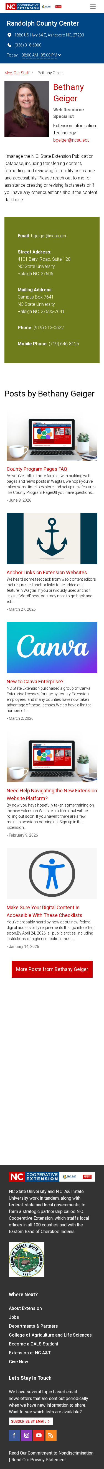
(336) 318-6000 (27, 45)
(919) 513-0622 (49, 327)
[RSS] (51, 1435)
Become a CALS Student (33, 1344)
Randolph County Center (43, 23)
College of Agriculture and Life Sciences (50, 1335)
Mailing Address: (35, 289)
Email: (24, 235)
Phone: (25, 327)
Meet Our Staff (16, 73)
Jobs (14, 1317)
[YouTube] (38, 1435)
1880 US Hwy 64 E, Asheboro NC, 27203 (49, 35)
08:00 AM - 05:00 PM (39, 55)
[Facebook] (14, 1435)
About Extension (25, 1308)
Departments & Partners (33, 1326)
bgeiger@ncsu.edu (71, 140)
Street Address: (34, 252)
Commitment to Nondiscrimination (60, 1453)
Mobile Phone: (33, 343)
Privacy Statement (48, 1459)
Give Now (18, 1361)
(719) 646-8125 (64, 343)
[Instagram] (26, 1435)
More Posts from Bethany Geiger (52, 969)
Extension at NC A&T (30, 1352)
